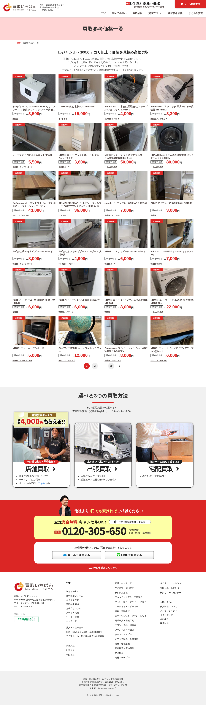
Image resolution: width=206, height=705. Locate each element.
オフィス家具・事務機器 (126, 639)
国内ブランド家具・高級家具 (128, 597)
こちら (41, 483)
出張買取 (70, 650)
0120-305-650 (145, 3)
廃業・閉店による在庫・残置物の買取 (84, 632)
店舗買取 (70, 645)
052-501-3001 (27, 606)
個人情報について (168, 606)
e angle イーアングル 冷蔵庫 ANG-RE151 (126, 203)
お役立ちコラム (73, 608)
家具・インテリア (123, 583)
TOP (103, 13)
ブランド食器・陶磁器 (125, 625)
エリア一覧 (71, 621)
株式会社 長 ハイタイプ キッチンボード (33, 251)
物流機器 (119, 653)
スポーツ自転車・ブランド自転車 (131, 616)
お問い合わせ (166, 602)
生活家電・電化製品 (124, 588)
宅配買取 (70, 655)
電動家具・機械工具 (124, 620)
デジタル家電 (121, 592)
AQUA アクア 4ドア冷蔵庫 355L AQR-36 (171, 203)
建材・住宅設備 (122, 643)
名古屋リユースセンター (171, 583)
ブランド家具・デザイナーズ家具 (131, 602)
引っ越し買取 (72, 617)
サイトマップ (166, 615)
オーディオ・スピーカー (126, 606)
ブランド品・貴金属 (124, 629)
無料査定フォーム (74, 596)
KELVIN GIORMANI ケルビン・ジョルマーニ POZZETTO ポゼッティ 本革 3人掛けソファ (80, 206)
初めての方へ (119, 13)
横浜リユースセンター (170, 592)
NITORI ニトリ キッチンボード (28, 348)
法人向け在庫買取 (74, 627)
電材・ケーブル (122, 657)
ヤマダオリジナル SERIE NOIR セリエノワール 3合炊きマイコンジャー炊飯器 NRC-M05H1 (34, 109)
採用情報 (164, 623)
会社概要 (164, 619)
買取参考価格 (175, 13)
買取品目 (137, 13)
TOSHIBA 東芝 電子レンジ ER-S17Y (77, 106)
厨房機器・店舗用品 (124, 648)
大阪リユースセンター (170, 588)
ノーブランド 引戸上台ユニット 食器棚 (32, 155)
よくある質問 (196, 13)
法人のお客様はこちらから (103, 567)
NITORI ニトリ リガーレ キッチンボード (125, 251)
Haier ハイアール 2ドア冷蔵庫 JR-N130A (79, 299)
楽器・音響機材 (122, 611)
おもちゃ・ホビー (123, 634)
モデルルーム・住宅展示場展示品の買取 (85, 636)
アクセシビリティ (168, 610)
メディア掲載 (72, 612)
